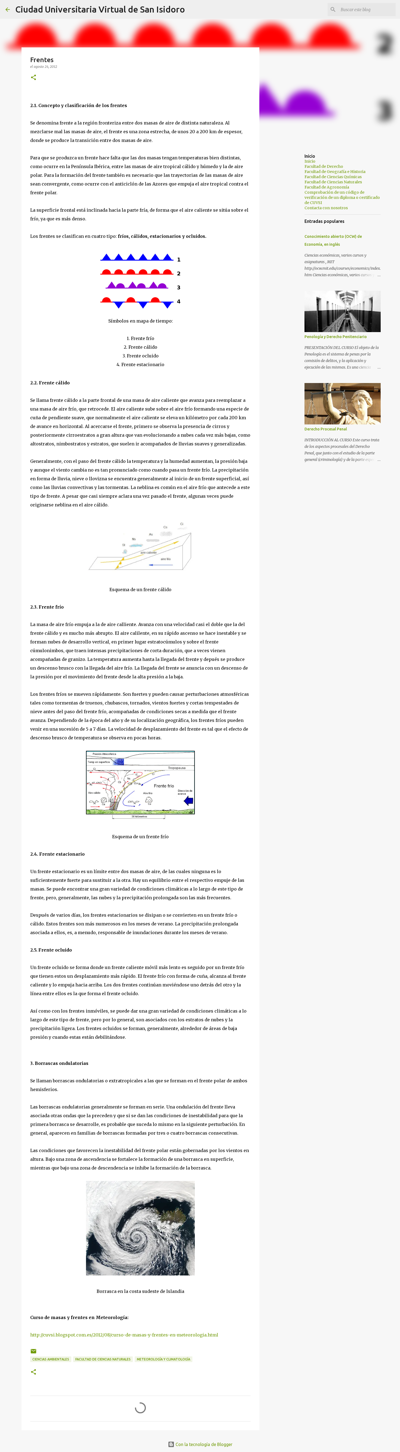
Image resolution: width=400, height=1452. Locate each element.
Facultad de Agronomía (326, 187)
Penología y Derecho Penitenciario (335, 337)
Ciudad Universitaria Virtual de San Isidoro (100, 9)
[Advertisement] (287, 235)
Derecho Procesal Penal (325, 429)
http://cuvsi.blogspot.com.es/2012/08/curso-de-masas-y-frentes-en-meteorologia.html (124, 1335)
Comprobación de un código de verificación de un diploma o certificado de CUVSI (342, 197)
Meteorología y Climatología (163, 1359)
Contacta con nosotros (326, 207)
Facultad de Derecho (323, 166)
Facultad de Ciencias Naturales (103, 1359)
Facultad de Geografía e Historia (334, 171)
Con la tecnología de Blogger (203, 1444)
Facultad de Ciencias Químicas (333, 176)
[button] (33, 77)
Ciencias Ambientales (50, 1359)
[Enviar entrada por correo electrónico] (33, 1353)
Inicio (309, 161)
